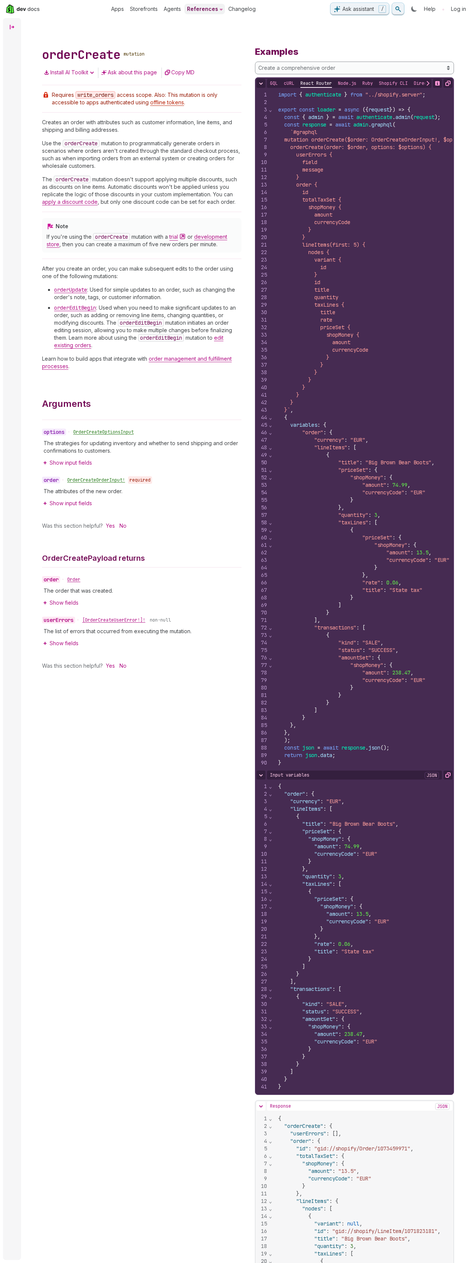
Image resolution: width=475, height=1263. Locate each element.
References (202, 9)
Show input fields (71, 462)
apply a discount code (70, 202)
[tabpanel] (354, 428)
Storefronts (144, 9)
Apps (117, 9)
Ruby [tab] (367, 83)
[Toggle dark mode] (414, 9)
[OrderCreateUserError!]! (113, 620)
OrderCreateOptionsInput (103, 432)
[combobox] (354, 68)
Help (430, 9)
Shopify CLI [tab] (393, 83)
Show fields (64, 602)
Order (73, 580)
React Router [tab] (316, 83)
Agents (172, 9)
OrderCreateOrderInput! (96, 480)
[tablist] (364, 83)
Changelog (242, 9)
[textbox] (363, 936)
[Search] (398, 9)
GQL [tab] (274, 83)
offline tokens (167, 102)
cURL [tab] (289, 83)
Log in (458, 9)
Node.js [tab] (347, 83)
